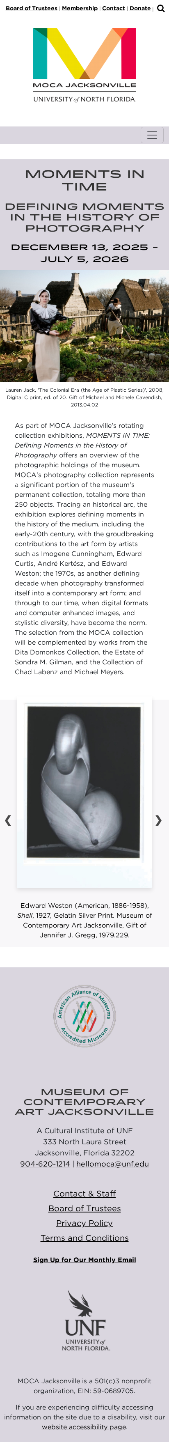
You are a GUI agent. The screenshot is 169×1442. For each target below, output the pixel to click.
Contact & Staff (84, 1194)
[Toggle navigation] (152, 135)
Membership (80, 8)
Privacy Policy (84, 1223)
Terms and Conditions (85, 1238)
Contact (113, 8)
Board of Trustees (31, 8)
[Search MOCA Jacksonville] (161, 9)
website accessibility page (84, 1427)
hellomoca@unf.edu (112, 1164)
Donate (140, 8)
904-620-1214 (45, 1164)
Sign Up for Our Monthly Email (84, 1260)
